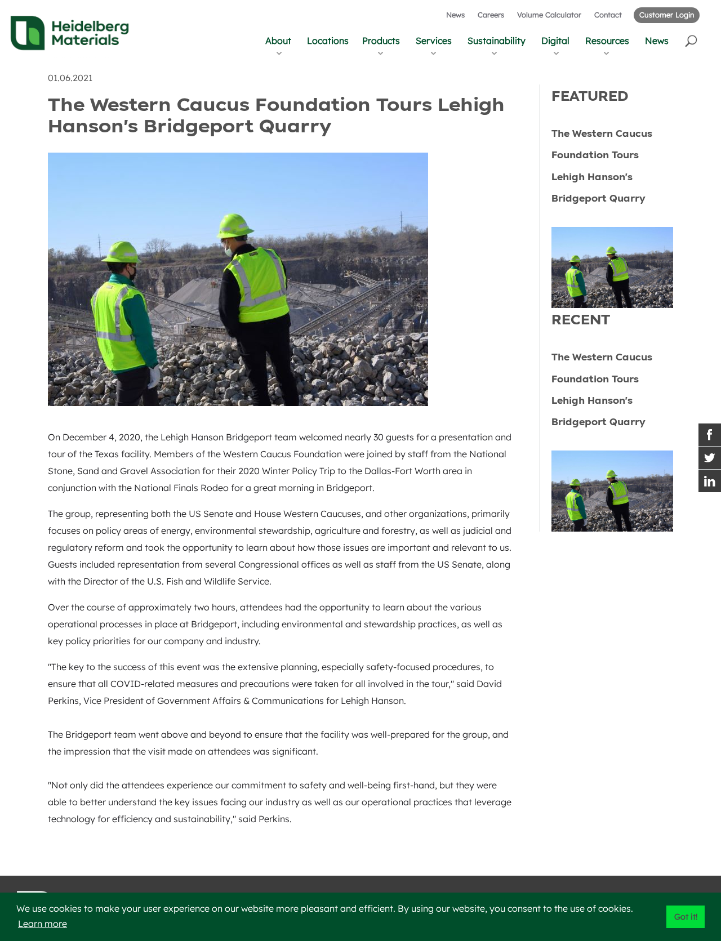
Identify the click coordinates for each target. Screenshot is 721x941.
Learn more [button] (42, 923)
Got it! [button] (685, 917)
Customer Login (666, 14)
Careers (491, 14)
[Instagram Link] (709, 481)
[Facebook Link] (709, 434)
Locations (328, 40)
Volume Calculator (549, 14)
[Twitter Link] (709, 458)
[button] (692, 40)
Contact (608, 14)
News (455, 14)
